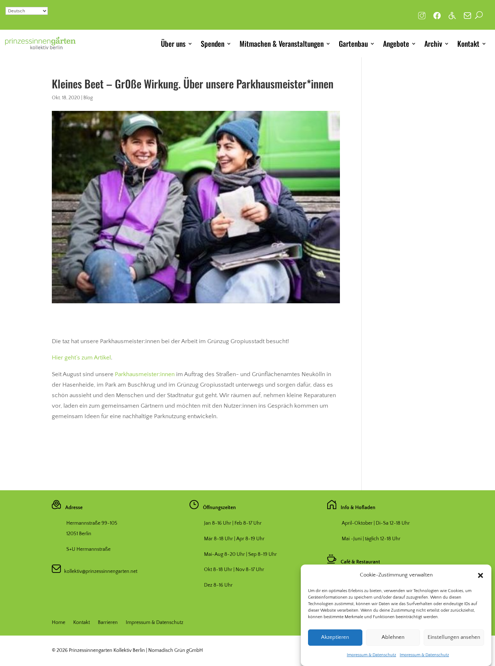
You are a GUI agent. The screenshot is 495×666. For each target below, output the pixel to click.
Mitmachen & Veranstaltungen (282, 43)
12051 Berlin (78, 534)
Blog (88, 98)
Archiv (433, 43)
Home (58, 622)
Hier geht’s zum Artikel (81, 357)
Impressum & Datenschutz (371, 655)
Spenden (212, 43)
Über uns (173, 43)
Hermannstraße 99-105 (91, 523)
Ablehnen (393, 637)
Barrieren (108, 622)
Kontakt (468, 43)
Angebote (396, 43)
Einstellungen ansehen (454, 637)
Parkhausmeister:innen (145, 374)
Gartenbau (353, 43)
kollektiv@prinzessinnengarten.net (99, 571)
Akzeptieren (335, 637)
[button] (480, 575)
